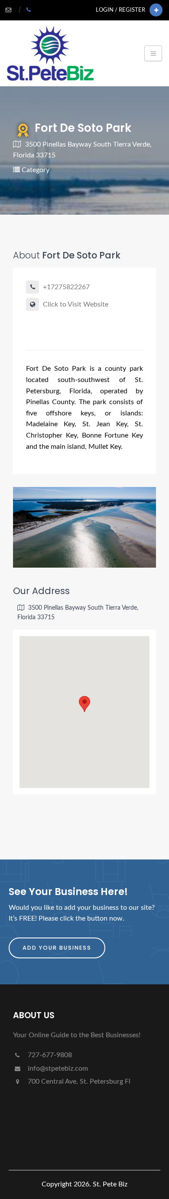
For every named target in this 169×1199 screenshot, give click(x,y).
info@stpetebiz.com (57, 1068)
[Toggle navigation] (153, 53)
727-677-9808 (49, 1055)
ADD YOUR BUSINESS (57, 947)
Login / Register (120, 10)
